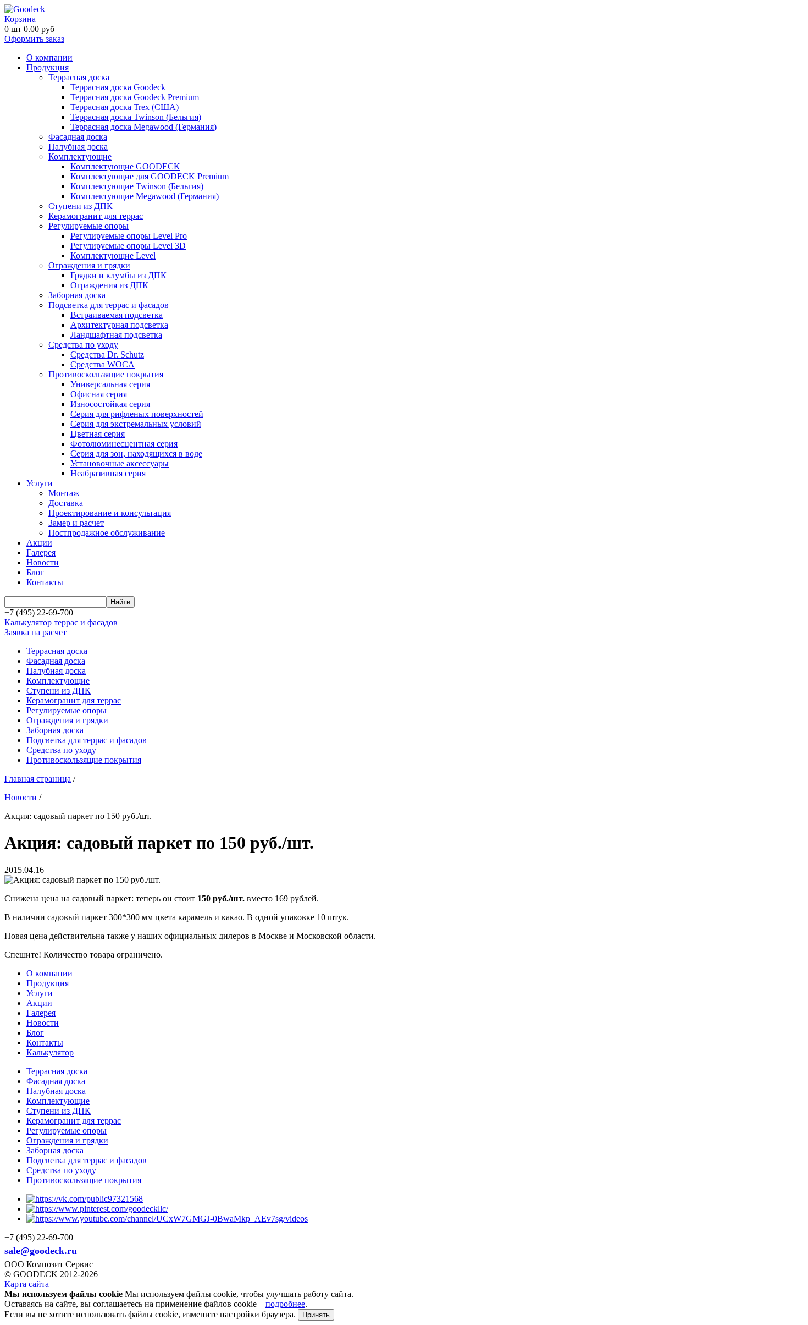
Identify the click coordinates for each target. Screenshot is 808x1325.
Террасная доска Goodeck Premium (134, 97)
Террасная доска (78, 77)
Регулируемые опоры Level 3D (128, 245)
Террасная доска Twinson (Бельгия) (135, 117)
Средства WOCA (102, 364)
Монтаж (63, 493)
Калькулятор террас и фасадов (61, 622)
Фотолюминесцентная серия (124, 443)
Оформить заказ (34, 38)
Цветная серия (97, 433)
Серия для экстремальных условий (135, 423)
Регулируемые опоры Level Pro (128, 235)
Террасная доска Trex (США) (124, 107)
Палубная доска (78, 146)
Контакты (44, 582)
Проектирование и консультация (109, 513)
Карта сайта (26, 1284)
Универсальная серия (110, 384)
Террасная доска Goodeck (117, 87)
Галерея (41, 552)
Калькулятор (50, 1052)
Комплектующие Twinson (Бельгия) (136, 186)
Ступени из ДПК (80, 206)
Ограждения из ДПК (109, 285)
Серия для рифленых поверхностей (136, 414)
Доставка (65, 503)
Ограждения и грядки (89, 265)
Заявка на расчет (35, 632)
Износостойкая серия (110, 404)
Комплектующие (80, 156)
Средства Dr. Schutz (107, 354)
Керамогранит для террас (95, 216)
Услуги (39, 483)
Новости (42, 562)
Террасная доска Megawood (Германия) (143, 126)
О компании (49, 57)
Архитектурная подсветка (119, 324)
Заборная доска (77, 295)
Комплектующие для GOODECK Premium (149, 176)
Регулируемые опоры (88, 225)
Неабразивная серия (108, 473)
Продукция (47, 67)
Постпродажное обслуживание (106, 532)
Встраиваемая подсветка (116, 315)
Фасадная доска (77, 136)
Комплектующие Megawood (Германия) (144, 196)
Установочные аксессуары (119, 463)
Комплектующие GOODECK (125, 166)
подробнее (285, 1303)
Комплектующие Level (113, 255)
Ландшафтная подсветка (116, 334)
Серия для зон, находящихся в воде (136, 453)
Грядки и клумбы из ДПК (118, 275)
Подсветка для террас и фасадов (108, 305)
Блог (35, 572)
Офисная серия (98, 394)
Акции (39, 542)
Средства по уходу (83, 344)
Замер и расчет (76, 522)
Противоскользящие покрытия (105, 374)
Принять (316, 1315)
